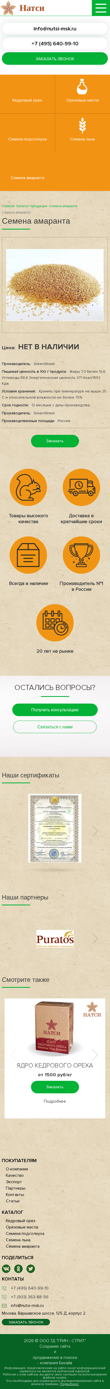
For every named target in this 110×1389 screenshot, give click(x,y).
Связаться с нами (55, 727)
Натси (32, 8)
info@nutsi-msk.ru (55, 29)
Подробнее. (69, 1384)
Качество (15, 1175)
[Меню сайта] (101, 8)
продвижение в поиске (55, 1357)
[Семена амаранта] (55, 285)
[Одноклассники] (18, 1271)
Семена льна (82, 139)
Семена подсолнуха (27, 139)
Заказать (55, 441)
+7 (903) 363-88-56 (30, 1297)
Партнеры (15, 1188)
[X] (30, 1271)
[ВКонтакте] (6, 1271)
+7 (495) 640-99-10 (55, 44)
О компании (17, 1169)
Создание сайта (55, 1346)
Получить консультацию (54, 710)
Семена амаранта (27, 177)
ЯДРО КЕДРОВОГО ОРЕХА (55, 1065)
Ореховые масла (82, 100)
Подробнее (55, 1101)
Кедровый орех (27, 100)
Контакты (15, 1194)
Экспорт (14, 1182)
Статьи (12, 1201)
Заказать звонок (55, 59)
